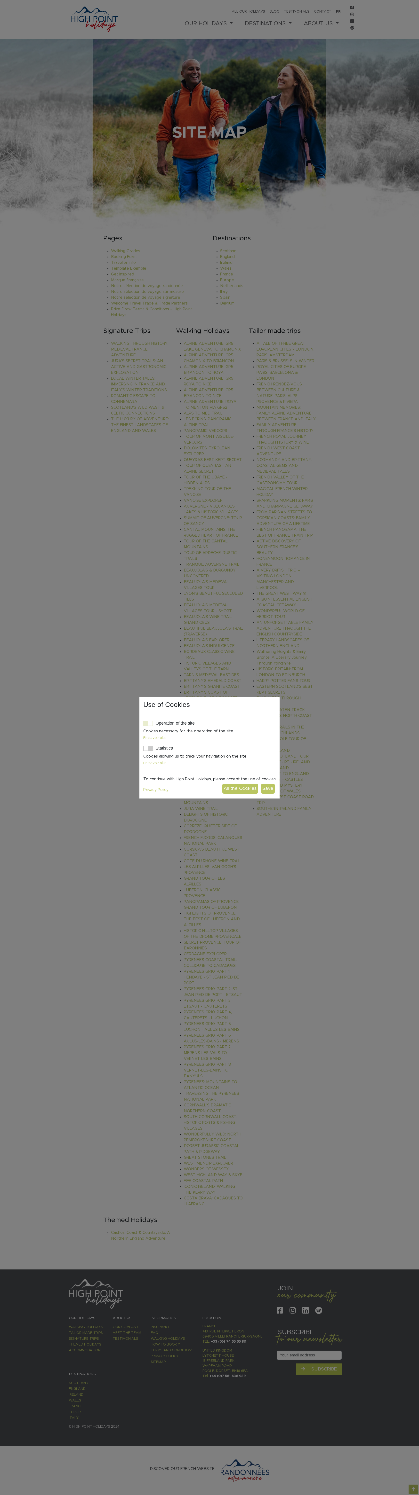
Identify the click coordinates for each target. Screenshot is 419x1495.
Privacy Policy (156, 790)
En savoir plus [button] (155, 738)
